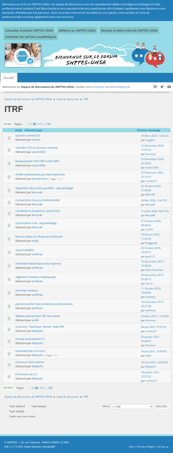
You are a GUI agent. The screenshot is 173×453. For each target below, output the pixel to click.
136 (48, 124)
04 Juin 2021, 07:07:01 (154, 327)
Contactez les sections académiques (30, 37)
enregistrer (123, 87)
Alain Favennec (154, 270)
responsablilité (24, 250)
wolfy (35, 241)
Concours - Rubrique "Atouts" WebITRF (39, 327)
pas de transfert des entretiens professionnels (44, 304)
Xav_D (149, 283)
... (44, 124)
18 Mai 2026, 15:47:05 (154, 200)
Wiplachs (37, 331)
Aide (131, 446)
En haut (8, 387)
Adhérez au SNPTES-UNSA (77, 30)
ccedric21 (151, 181)
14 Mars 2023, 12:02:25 (155, 136)
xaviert (36, 140)
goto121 (150, 256)
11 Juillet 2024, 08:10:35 (155, 211)
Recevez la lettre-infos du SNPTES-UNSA (129, 30)
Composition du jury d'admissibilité (37, 200)
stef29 (149, 229)
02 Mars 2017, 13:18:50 (155, 316)
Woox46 (37, 192)
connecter (98, 87)
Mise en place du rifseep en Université (38, 236)
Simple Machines (32, 446)
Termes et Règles (146, 446)
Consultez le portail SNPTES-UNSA (29, 30)
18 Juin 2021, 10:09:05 (154, 351)
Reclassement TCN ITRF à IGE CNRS (37, 161)
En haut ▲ (163, 446)
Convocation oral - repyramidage (36, 223)
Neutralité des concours (30, 351)
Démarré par (33, 130)
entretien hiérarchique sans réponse (38, 263)
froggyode (152, 243)
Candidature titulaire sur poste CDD (37, 211)
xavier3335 (38, 152)
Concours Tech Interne (29, 362)
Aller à (106, 406)
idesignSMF (49, 446)
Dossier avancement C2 (30, 339)
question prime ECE (27, 135)
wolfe (35, 320)
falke (148, 355)
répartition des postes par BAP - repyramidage (44, 188)
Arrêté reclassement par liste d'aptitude (40, 174)
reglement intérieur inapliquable (35, 277)
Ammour (151, 154)
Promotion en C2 (26, 374)
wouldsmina (39, 178)
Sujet (18, 130)
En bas (7, 124)
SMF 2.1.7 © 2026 (13, 446)
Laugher (150, 140)
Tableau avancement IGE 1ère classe (37, 316)
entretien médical (26, 290)
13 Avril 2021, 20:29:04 (154, 362)
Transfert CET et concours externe (36, 148)
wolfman (37, 254)
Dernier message (148, 130)
